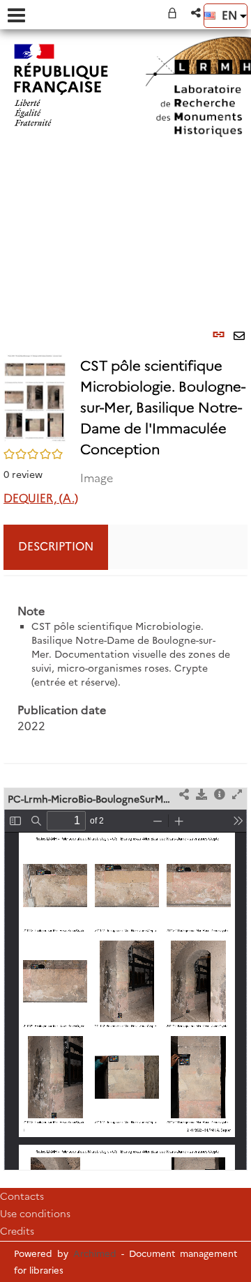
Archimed (94, 1253)
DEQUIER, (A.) (40, 498)
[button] (197, 13)
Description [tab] (55, 546)
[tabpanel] (125, 670)
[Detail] (219, 795)
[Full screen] (237, 795)
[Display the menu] (16, 15)
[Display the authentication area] (175, 13)
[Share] (184, 795)
